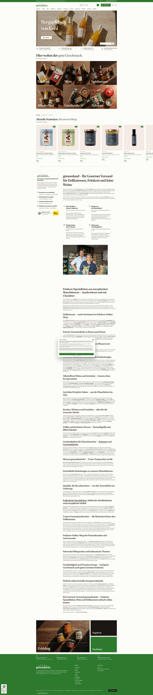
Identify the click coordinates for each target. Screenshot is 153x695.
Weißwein (110, 364)
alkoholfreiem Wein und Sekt (108, 381)
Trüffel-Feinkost (77, 323)
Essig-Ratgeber (78, 677)
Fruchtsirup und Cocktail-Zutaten (78, 399)
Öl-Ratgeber (77, 678)
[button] (115, 5)
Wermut (99, 400)
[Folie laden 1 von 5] (103, 43)
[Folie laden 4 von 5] (107, 43)
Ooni (65, 421)
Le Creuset (96, 416)
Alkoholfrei (59, 8)
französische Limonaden (100, 399)
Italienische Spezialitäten (75, 500)
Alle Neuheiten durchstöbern (41, 122)
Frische (43, 8)
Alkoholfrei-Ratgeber (79, 680)
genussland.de (42, 690)
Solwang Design (93, 419)
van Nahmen (91, 403)
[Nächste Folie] (110, 44)
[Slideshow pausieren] (113, 44)
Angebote (51, 115)
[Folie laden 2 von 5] (104, 43)
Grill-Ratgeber (77, 682)
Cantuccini (78, 324)
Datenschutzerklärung (75, 690)
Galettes (87, 324)
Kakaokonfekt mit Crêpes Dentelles (44, 153)
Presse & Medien (100, 670)
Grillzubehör (99, 435)
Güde (68, 418)
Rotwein (79, 365)
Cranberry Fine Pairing (85, 153)
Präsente (103, 441)
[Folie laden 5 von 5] (108, 43)
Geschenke (65, 8)
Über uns (99, 667)
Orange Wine (69, 367)
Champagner (103, 368)
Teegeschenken (102, 451)
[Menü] (6, 685)
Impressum (47, 690)
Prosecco (75, 370)
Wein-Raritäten (69, 368)
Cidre (111, 399)
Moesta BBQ (85, 434)
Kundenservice (78, 667)
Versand (76, 670)
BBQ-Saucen (113, 323)
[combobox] (92, 5)
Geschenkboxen (85, 453)
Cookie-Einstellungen (99, 690)
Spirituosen (53, 8)
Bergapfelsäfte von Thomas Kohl (69, 307)
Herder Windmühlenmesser (76, 418)
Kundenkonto (77, 672)
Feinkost (38, 8)
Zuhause (71, 8)
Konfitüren (68, 326)
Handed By (77, 422)
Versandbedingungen (68, 690)
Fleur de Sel (113, 321)
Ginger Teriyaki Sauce (129, 153)
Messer (64, 418)
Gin (97, 400)
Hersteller (83, 8)
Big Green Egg (76, 434)
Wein (48, 8)
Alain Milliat (75, 403)
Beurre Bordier (79, 336)
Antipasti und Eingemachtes (68, 327)
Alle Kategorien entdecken (41, 58)
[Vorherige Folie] (101, 44)
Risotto (98, 326)
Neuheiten (38, 115)
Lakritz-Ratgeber (78, 683)
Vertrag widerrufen (112, 690)
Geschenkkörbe (70, 444)
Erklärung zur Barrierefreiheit (90, 690)
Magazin (76, 675)
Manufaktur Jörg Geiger (89, 383)
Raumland (64, 370)
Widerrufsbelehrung (82, 690)
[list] (76, 48)
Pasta (94, 326)
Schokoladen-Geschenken (88, 451)
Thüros (64, 435)
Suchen (76, 673)
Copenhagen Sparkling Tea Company (69, 386)
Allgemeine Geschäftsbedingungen (58, 690)
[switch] (4, 692)
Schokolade (99, 324)
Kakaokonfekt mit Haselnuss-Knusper (67, 153)
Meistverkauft (44, 115)
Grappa (68, 402)
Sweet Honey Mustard (107, 153)
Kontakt (51, 690)
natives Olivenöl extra (82, 321)
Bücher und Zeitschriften (85, 422)
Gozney (72, 421)
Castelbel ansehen (46, 37)
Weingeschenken (74, 451)
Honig (80, 326)
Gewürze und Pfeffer (102, 321)
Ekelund (87, 419)
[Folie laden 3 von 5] (105, 43)
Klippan (99, 419)
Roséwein (98, 365)
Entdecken (77, 8)
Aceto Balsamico (109, 320)
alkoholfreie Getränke (74, 383)
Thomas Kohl (108, 402)
